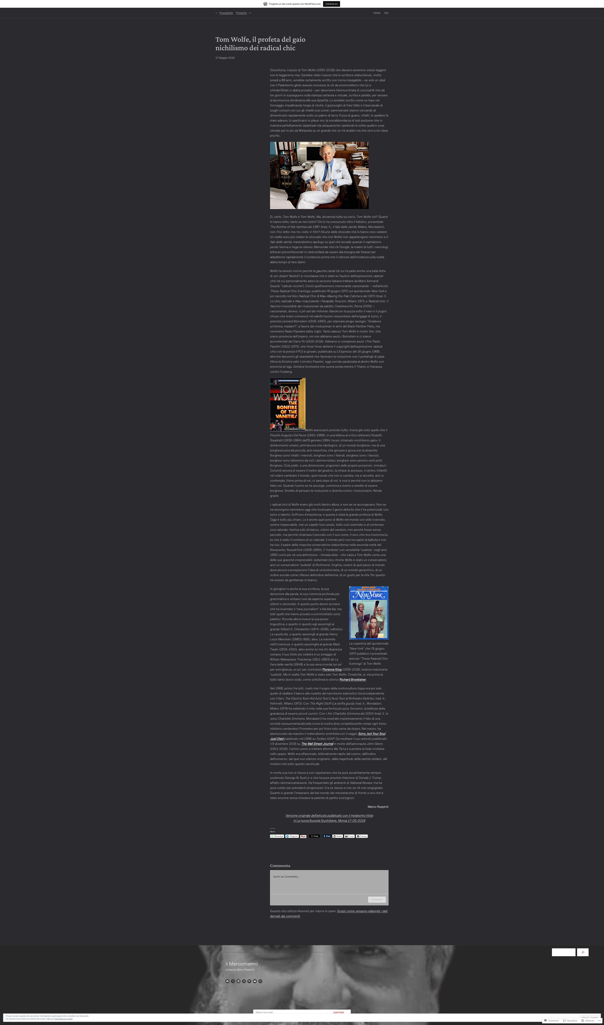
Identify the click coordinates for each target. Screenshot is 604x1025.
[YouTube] (255, 981)
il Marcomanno (242, 964)
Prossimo (241, 12)
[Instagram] (244, 981)
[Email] (260, 981)
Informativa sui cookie (63, 1019)
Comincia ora (332, 4)
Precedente (226, 12)
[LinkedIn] (238, 981)
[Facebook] (227, 981)
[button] (319, 175)
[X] (233, 981)
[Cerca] (583, 952)
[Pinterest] (249, 981)
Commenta (377, 899)
